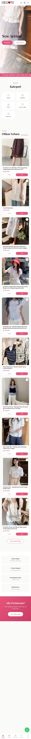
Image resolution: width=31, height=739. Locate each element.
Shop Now (7, 42)
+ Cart (9, 174)
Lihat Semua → (25, 135)
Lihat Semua (20, 42)
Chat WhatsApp (15, 614)
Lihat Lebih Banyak (15, 541)
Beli (22, 174)
